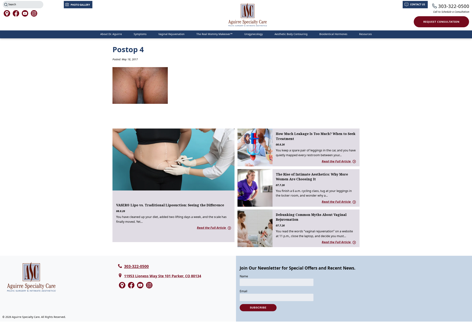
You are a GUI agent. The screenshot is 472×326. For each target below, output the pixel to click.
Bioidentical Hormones (333, 34)
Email (243, 291)
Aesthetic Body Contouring (291, 34)
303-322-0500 (453, 6)
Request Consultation (441, 21)
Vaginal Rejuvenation (171, 34)
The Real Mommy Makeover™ (214, 34)
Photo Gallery (80, 4)
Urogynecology (253, 34)
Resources (365, 34)
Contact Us (417, 4)
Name (244, 276)
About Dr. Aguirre (111, 34)
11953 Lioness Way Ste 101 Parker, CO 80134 (162, 275)
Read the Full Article (212, 228)
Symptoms (140, 34)
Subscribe (258, 307)
